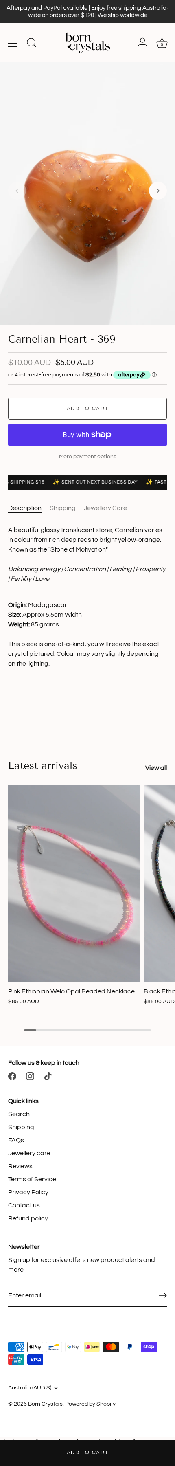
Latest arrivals (42, 766)
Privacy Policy (28, 1192)
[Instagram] (30, 1076)
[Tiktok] (48, 1076)
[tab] (29, 508)
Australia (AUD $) (29, 1388)
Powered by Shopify (90, 1404)
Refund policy (28, 1218)
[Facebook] (12, 1076)
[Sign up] (163, 1295)
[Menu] (13, 43)
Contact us (24, 1205)
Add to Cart (88, 1452)
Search (19, 1114)
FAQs (16, 1140)
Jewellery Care (105, 508)
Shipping (63, 508)
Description (25, 508)
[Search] (32, 44)
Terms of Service (32, 1179)
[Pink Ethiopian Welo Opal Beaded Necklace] (74, 883)
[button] (17, 191)
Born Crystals (45, 1404)
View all (156, 768)
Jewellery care (29, 1153)
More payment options (87, 456)
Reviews (20, 1166)
